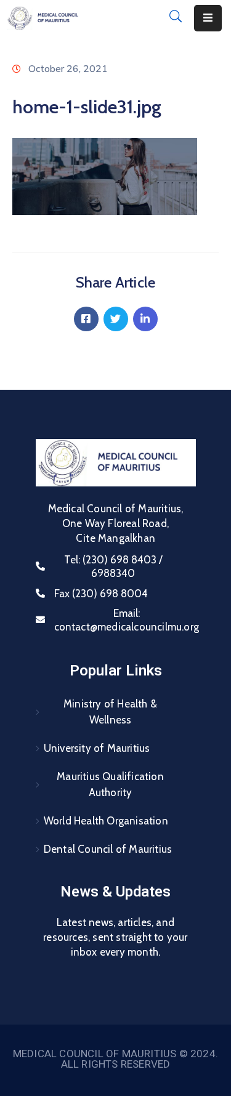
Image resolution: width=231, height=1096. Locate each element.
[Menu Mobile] (208, 18)
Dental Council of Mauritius (108, 849)
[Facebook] (86, 319)
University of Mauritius (97, 748)
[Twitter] (115, 319)
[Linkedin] (145, 319)
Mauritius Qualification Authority (110, 784)
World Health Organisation (106, 821)
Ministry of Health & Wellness (110, 712)
